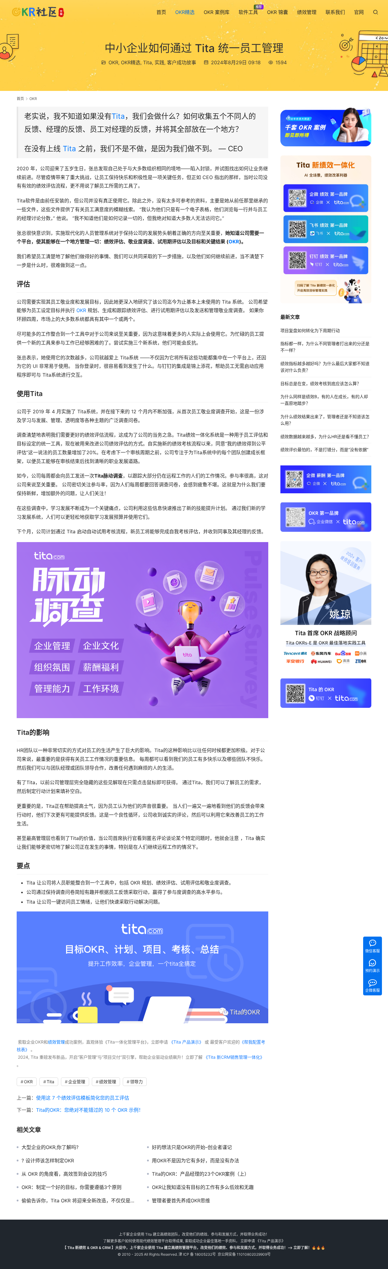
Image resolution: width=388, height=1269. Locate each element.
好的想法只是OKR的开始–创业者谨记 (192, 1147)
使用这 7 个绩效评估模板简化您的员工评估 (82, 1098)
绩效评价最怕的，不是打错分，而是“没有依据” (324, 449)
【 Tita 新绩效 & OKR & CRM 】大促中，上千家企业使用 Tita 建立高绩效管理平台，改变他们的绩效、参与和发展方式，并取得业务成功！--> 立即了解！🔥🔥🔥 (194, 1247)
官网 (359, 12)
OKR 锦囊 (277, 12)
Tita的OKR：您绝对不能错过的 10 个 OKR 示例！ (89, 1110)
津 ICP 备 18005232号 (197, 1254)
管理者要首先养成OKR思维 (181, 1200)
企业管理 (76, 1081)
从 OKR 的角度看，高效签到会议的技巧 (64, 1174)
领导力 (136, 1081)
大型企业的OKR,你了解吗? (50, 1147)
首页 (161, 12)
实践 (159, 62)
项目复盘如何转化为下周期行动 (310, 330)
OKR (113, 62)
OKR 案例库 (216, 12)
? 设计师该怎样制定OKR (48, 1160)
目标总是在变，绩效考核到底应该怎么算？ (320, 383)
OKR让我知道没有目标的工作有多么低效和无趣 (203, 1187)
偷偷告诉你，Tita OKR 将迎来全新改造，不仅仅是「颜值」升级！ (80, 1200)
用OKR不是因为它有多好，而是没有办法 (195, 1160)
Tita (147, 62)
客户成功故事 (181, 62)
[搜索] (375, 12)
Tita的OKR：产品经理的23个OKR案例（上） (200, 1174)
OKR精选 (185, 12)
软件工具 (248, 12)
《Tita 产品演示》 (185, 1041)
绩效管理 (306, 12)
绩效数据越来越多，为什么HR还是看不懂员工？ (325, 436)
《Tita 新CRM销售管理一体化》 (234, 1057)
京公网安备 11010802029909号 (244, 1254)
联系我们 (335, 12)
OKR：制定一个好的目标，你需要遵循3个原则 (72, 1187)
